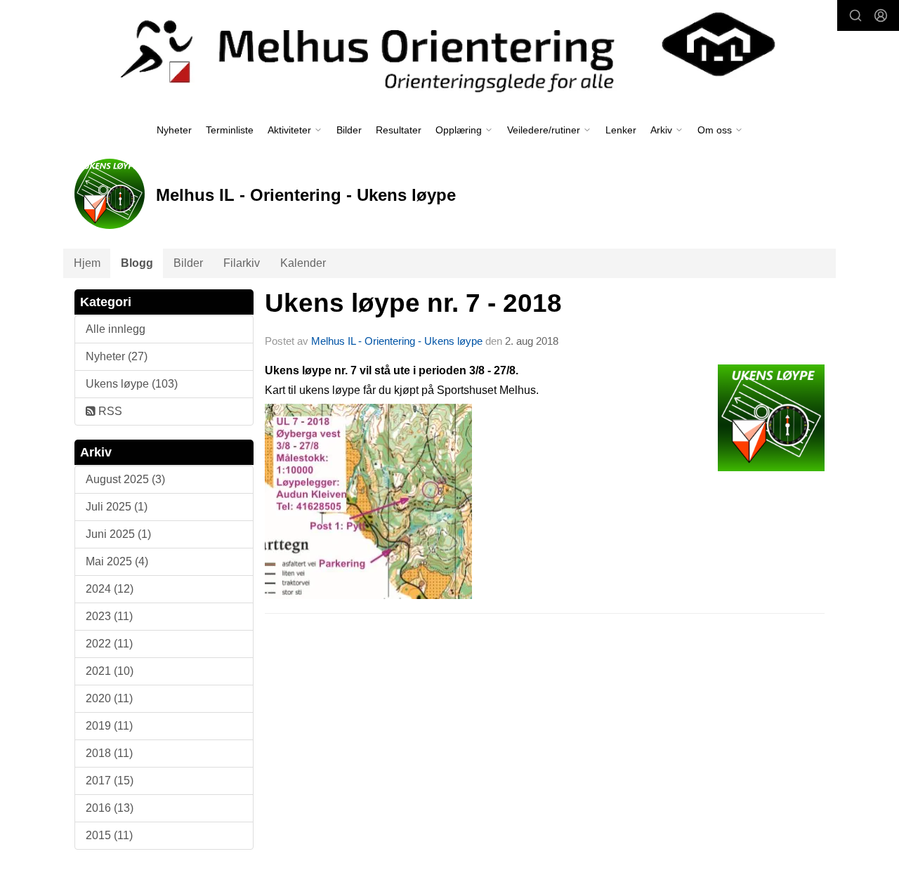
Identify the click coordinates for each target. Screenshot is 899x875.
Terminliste (230, 130)
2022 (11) (109, 644)
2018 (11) (109, 753)
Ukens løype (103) (132, 384)
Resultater (398, 130)
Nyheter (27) (116, 356)
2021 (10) (109, 671)
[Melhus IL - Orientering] (449, 50)
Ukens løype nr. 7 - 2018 (413, 303)
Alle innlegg (115, 329)
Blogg (137, 263)
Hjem (87, 263)
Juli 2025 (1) (116, 507)
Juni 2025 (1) (118, 534)
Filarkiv (241, 263)
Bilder (349, 130)
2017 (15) (109, 781)
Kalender (303, 263)
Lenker (620, 130)
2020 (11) (109, 698)
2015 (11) (109, 835)
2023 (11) (109, 616)
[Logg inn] (880, 15)
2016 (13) (109, 808)
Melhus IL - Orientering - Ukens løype (397, 341)
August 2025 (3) (125, 479)
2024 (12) (109, 589)
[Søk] (855, 15)
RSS (109, 411)
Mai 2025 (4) (117, 561)
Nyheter (174, 130)
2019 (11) (109, 726)
